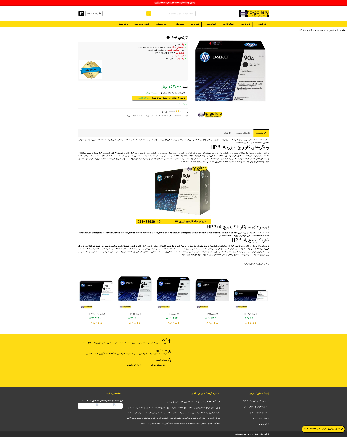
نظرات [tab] (226, 133)
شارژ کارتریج (262, 24)
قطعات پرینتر (211, 24)
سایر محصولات (161, 24)
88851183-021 (310, 429)
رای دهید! (184, 112)
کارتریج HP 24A (212, 314)
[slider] (174, 111)
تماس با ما (263, 424)
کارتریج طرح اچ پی (227, 158)
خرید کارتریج (245, 24)
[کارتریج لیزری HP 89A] (96, 290)
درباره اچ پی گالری (260, 418)
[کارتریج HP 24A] (212, 290)
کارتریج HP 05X (135, 314)
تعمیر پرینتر (195, 24)
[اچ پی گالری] (254, 13)
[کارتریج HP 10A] (173, 290)
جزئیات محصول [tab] (242, 133)
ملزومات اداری (179, 24)
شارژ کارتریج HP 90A (147, 246)
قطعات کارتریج (228, 24)
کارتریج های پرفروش (141, 24)
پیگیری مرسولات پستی (258, 412)
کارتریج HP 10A (174, 314)
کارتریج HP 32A (250, 314)
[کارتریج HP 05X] (135, 290)
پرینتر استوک (123, 24)
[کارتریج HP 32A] (251, 290)
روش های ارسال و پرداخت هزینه (254, 400)
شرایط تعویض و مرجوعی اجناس (255, 406)
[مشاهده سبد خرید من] (81, 13)
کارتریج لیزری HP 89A (96, 314)
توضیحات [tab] (260, 133)
